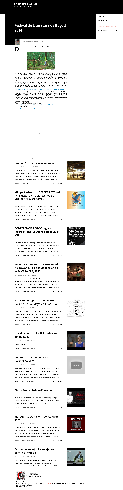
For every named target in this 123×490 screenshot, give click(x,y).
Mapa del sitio (114, 26)
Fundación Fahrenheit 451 (29, 109)
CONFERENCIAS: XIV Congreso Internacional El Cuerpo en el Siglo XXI (37, 232)
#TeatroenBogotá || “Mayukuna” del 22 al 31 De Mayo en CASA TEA (36, 302)
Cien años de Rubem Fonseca (33, 390)
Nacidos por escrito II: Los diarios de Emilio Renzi (38, 334)
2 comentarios (26, 324)
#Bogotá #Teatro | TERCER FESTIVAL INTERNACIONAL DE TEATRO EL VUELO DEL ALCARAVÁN (37, 195)
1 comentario (25, 183)
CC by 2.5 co (111, 23)
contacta (48, 483)
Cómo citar (108, 26)
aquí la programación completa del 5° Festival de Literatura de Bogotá (40, 89)
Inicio (16, 10)
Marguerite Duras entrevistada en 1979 (37, 418)
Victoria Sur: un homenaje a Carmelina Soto (32, 359)
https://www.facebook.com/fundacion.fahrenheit (38, 105)
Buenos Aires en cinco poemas (34, 163)
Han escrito (100, 26)
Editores (104, 26)
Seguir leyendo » (57, 183)
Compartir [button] (64, 113)
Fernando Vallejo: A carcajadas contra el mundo (34, 450)
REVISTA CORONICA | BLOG (25, 4)
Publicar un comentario (28, 219)
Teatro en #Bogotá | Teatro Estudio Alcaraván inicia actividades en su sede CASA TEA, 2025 (37, 268)
